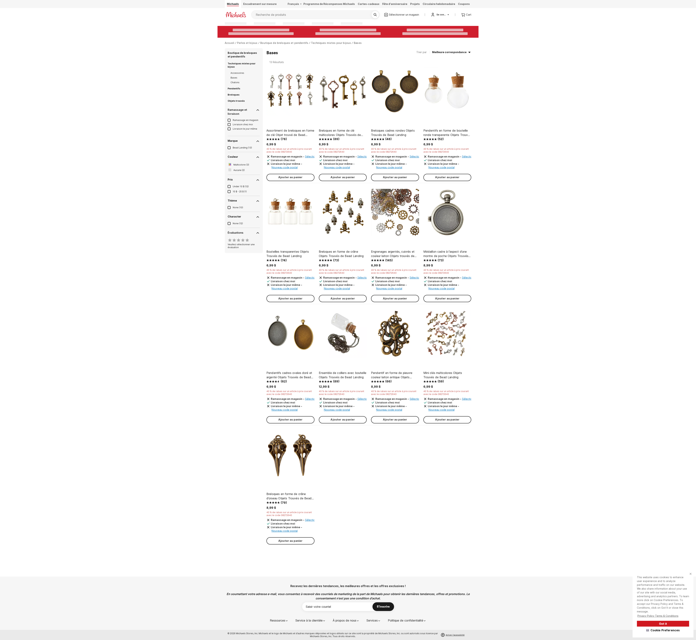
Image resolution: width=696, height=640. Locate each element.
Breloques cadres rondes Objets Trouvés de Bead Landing (393, 133)
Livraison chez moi (243, 124)
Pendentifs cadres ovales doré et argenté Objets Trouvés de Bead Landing (289, 375)
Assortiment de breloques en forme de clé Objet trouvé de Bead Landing (290, 133)
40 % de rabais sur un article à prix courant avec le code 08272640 (289, 150)
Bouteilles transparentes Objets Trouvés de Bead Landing (287, 254)
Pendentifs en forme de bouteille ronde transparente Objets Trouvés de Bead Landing (447, 133)
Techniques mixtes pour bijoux (331, 42)
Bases (358, 42)
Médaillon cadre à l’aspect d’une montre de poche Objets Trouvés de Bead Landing (446, 254)
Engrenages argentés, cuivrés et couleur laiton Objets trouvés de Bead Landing (393, 254)
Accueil (229, 42)
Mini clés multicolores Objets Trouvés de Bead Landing (442, 375)
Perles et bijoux (247, 42)
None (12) (238, 223)
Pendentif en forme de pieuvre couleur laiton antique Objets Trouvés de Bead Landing (392, 375)
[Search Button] (375, 14)
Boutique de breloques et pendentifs (284, 42)
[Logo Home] (236, 15)
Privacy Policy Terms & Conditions (657, 615)
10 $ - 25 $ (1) (240, 191)
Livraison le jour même (245, 128)
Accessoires (237, 73)
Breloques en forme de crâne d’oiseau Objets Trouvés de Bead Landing (289, 496)
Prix (230, 179)
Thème (232, 200)
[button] (663, 630)
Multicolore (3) (241, 164)
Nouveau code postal (285, 167)
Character (234, 216)
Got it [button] (663, 623)
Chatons (235, 82)
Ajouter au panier (290, 177)
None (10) (238, 207)
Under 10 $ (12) (241, 186)
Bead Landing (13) (242, 147)
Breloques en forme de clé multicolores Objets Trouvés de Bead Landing (340, 133)
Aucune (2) (239, 170)
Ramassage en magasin (245, 120)
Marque (233, 140)
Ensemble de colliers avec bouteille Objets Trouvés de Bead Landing (342, 375)
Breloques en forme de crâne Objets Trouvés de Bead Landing (341, 254)
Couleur (233, 156)
